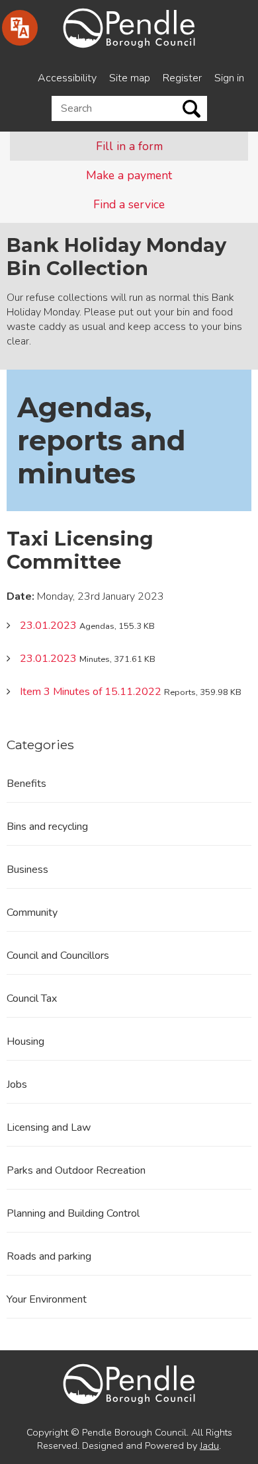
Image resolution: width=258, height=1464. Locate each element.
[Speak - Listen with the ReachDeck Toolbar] (20, 28)
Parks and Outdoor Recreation (76, 1170)
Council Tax (32, 998)
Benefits (26, 783)
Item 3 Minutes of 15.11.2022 (90, 691)
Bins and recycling (47, 826)
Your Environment (47, 1299)
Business (27, 869)
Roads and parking (49, 1256)
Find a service (129, 204)
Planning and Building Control (73, 1213)
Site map (129, 78)
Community (32, 912)
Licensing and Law (49, 1127)
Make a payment (129, 175)
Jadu (209, 1445)
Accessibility (67, 78)
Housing (25, 1041)
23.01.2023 (48, 625)
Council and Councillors (58, 955)
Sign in (229, 78)
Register (182, 78)
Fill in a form (129, 146)
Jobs (17, 1084)
